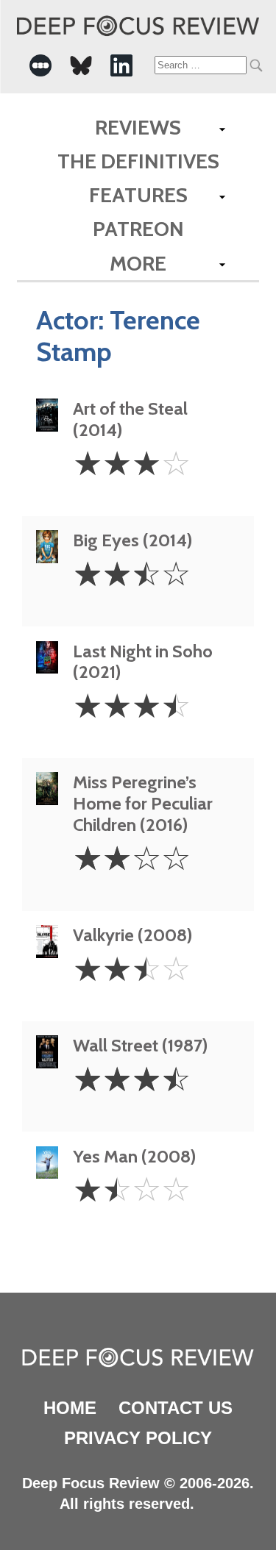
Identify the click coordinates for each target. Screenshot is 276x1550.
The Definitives (138, 161)
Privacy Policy (138, 1438)
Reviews (138, 127)
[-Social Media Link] (40, 65)
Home (69, 1408)
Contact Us (175, 1408)
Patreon (138, 228)
